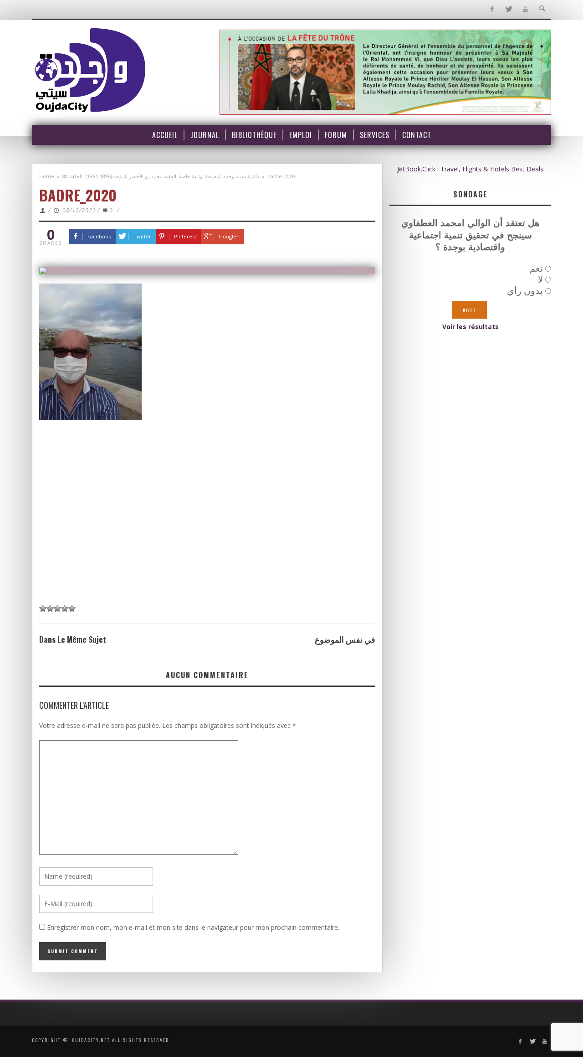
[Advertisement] (207, 530)
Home (46, 176)
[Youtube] (525, 9)
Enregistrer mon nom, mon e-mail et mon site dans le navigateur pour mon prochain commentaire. (193, 927)
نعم (536, 268)
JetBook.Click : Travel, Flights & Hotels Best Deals (470, 169)
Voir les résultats (470, 326)
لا (540, 279)
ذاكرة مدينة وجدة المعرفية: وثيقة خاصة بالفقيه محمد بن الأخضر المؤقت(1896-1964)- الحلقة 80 (160, 176)
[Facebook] (491, 9)
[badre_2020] (207, 270)
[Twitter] (508, 9)
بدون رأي (525, 290)
